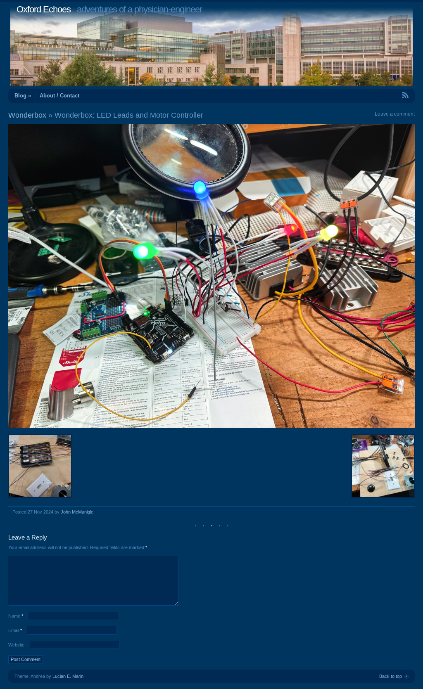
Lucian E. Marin (67, 676)
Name (15, 615)
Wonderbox (27, 115)
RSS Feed (386, 95)
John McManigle (77, 511)
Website (16, 644)
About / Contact (59, 95)
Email (15, 630)
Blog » (22, 95)
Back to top (390, 676)
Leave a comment (395, 114)
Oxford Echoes (44, 9)
